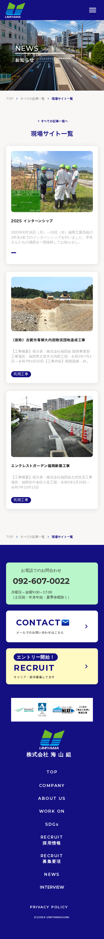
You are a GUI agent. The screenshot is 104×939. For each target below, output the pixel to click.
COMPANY (52, 785)
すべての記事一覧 (32, 98)
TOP (9, 98)
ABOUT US (52, 798)
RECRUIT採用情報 (52, 840)
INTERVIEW (52, 887)
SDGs (52, 824)
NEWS (52, 874)
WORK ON (52, 811)
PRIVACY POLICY (49, 907)
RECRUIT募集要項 (52, 858)
